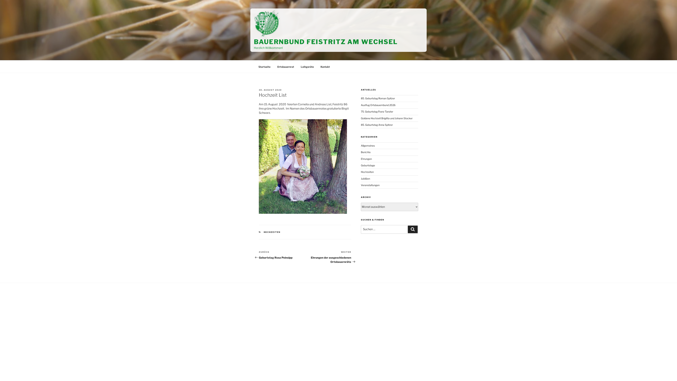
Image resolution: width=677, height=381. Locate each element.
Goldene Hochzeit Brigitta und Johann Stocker (387, 118)
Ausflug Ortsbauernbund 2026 (378, 105)
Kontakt (325, 66)
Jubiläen (365, 178)
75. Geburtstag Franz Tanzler (377, 111)
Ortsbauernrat (285, 66)
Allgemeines (368, 145)
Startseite (264, 66)
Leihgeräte (307, 66)
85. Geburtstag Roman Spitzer (378, 98)
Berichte (366, 152)
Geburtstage (368, 165)
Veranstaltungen (370, 185)
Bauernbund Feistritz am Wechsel (326, 42)
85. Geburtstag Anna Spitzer (377, 124)
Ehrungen (366, 158)
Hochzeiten (272, 232)
